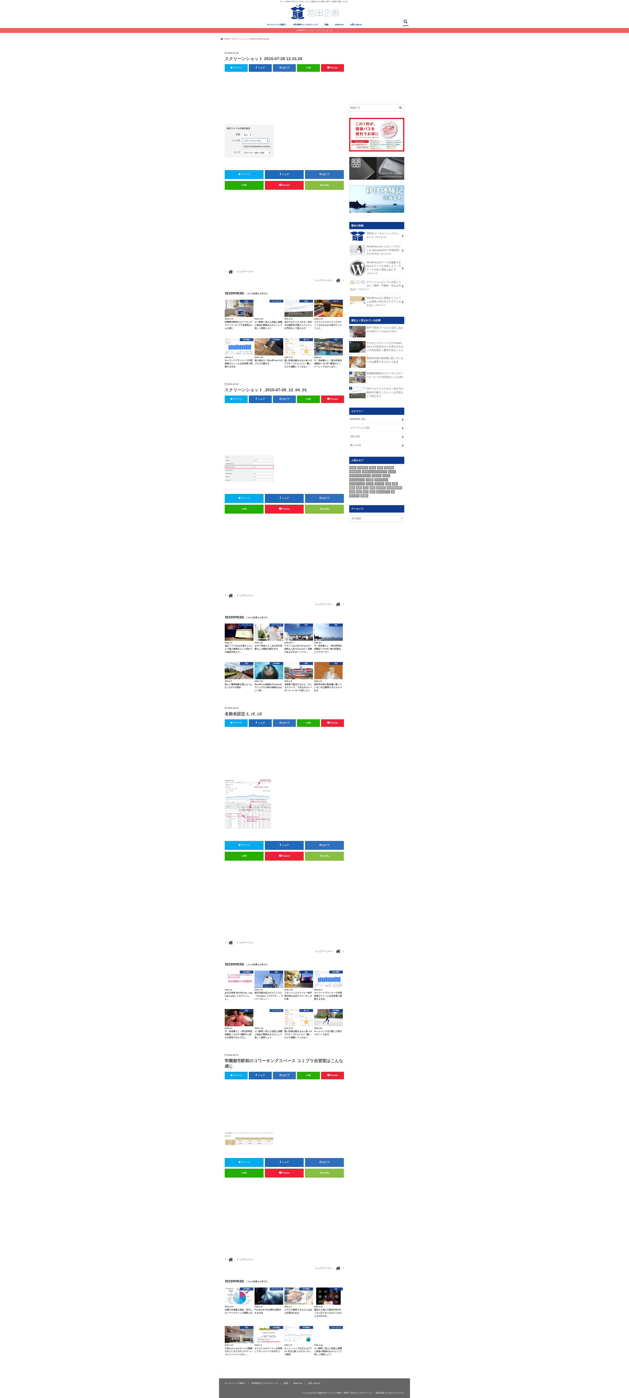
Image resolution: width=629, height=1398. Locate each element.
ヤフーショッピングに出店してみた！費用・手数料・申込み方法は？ (375, 286)
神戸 (366, 492)
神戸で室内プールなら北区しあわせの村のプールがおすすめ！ (384, 329)
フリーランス (360, 427)
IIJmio (372, 468)
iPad (380, 468)
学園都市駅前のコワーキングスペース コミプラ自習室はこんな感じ (385, 375)
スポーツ (377, 476)
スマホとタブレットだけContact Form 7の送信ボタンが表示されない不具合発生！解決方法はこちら (385, 346)
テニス (386, 476)
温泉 (352, 492)
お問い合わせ (356, 24)
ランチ (370, 484)
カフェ (392, 472)
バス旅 (370, 480)
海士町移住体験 (394, 488)
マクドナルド (381, 480)
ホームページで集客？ (277, 24)
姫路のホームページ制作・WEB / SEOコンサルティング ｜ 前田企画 (351, 1393)
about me (339, 24)
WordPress (355, 472)
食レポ (355, 445)
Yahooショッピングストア (374, 472)
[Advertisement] (284, 98)
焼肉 (359, 492)
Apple (352, 468)
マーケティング (357, 484)
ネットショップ (357, 480)
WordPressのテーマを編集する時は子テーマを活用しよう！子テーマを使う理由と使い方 (384, 268)
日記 (355, 436)
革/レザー (354, 496)
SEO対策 (389, 468)
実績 (326, 24)
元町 (395, 484)
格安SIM (381, 488)
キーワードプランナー (360, 476)
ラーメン (379, 484)
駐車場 (364, 496)
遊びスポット (383, 492)
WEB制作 (357, 419)
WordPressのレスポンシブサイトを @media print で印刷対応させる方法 (384, 250)
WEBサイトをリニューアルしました (315, 30)
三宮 (388, 484)
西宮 (372, 492)
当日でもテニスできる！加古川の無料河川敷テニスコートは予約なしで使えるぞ (384, 392)
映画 (372, 488)
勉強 (352, 488)
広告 (366, 488)
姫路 (359, 488)
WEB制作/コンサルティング (305, 24)
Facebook (362, 468)
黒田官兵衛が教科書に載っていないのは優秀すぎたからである (384, 360)
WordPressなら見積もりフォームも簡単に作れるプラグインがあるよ (384, 301)
